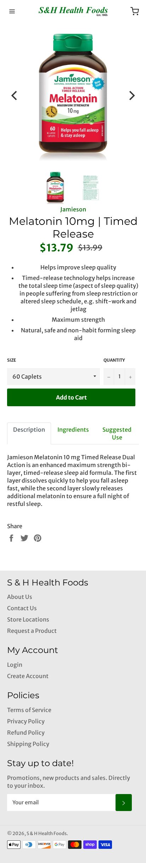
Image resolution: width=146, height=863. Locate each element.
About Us (19, 596)
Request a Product (32, 630)
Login (14, 664)
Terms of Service (29, 709)
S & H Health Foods (47, 833)
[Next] (131, 95)
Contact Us (22, 608)
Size (11, 360)
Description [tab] (29, 429)
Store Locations (28, 619)
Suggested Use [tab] (116, 433)
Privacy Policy (26, 721)
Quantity (114, 360)
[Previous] (15, 95)
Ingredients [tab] (73, 429)
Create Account (28, 676)
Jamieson (73, 209)
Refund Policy (26, 732)
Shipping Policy (28, 743)
